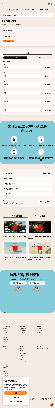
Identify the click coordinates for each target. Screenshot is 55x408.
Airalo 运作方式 (24, 10)
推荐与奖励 (5, 339)
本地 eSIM (11, 25)
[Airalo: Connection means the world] (40, 227)
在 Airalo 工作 (23, 361)
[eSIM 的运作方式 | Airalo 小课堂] (15, 227)
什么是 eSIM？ (23, 328)
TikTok (6, 375)
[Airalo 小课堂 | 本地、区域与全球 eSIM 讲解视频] (40, 248)
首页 (8, 10)
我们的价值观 (23, 353)
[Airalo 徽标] (6, 4)
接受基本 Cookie (16, 397)
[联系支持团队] (52, 405)
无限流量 (5, 330)
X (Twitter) (7, 373)
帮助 (46, 10)
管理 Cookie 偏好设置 (16, 401)
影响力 (21, 351)
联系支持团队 (40, 330)
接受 (16, 393)
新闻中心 (22, 357)
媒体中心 (22, 355)
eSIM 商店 (15, 10)
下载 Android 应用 (37, 283)
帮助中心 (39, 328)
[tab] (27, 53)
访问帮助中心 (46, 173)
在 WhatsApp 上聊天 (45, 202)
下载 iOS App (19, 283)
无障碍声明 (48, 399)
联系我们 (39, 332)
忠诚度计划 (5, 341)
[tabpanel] (27, 83)
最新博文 (5, 348)
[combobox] (27, 15)
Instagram (7, 371)
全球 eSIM (5, 332)
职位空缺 (22, 359)
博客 (41, 10)
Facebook (7, 369)
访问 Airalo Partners (41, 348)
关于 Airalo (35, 10)
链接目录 (42, 399)
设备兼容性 (22, 332)
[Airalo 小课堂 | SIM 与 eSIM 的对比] (15, 248)
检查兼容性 (10, 41)
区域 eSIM (5, 335)
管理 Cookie (35, 399)
